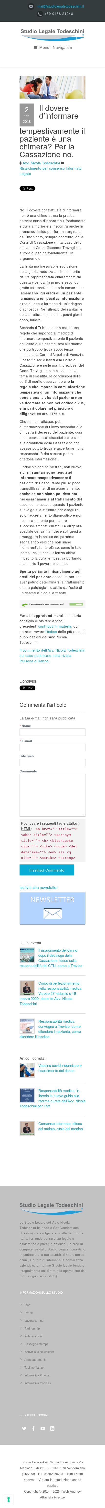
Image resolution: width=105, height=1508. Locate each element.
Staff (27, 1305)
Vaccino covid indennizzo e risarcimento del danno (60, 1068)
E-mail (26, 740)
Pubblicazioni (33, 1336)
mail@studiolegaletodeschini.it (60, 6)
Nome (25, 725)
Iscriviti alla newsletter (39, 887)
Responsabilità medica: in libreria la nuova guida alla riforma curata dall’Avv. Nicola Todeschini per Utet (52, 1098)
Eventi (28, 1313)
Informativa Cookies (37, 1383)
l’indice (51, 631)
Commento (28, 771)
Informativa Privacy (37, 1375)
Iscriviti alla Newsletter (39, 1352)
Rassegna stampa (36, 1344)
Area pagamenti (35, 1360)
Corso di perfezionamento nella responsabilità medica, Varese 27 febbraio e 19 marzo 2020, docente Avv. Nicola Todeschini (51, 993)
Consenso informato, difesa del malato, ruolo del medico (60, 1126)
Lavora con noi (34, 1320)
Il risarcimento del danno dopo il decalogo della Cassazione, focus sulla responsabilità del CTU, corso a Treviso (51, 957)
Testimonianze (34, 1367)
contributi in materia (54, 626)
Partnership (32, 1328)
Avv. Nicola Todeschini (41, 162)
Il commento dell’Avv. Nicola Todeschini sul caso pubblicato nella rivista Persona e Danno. (52, 655)
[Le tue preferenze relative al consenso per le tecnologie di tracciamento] (8, 1499)
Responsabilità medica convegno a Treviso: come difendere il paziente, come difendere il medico (50, 1029)
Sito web (27, 756)
